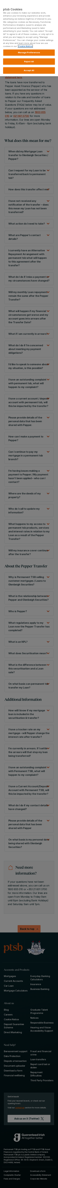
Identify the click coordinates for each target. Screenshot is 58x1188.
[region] (29, 38)
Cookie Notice (25, 46)
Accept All (29, 70)
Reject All (29, 61)
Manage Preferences (29, 52)
